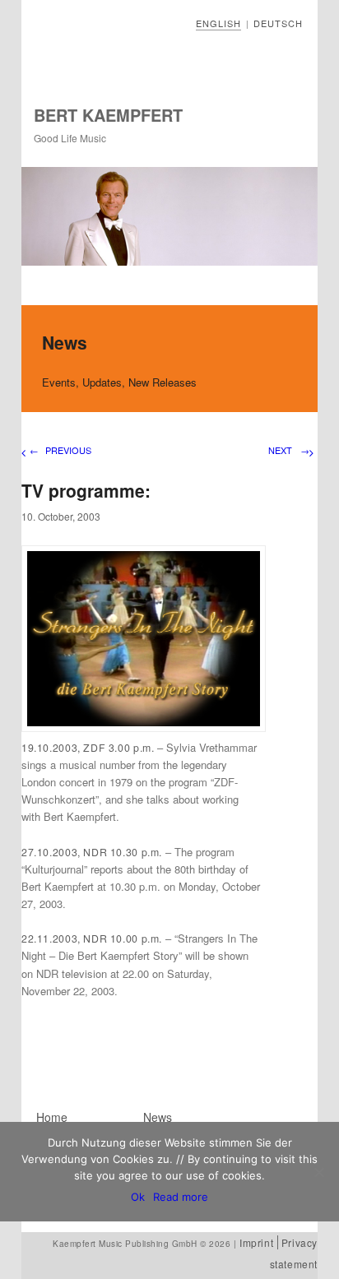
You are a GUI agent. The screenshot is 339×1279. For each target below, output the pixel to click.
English (218, 23)
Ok (138, 1196)
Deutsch (278, 23)
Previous (60, 449)
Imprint (256, 1242)
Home (51, 1117)
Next (288, 449)
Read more (180, 1196)
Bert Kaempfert (108, 115)
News (157, 1117)
